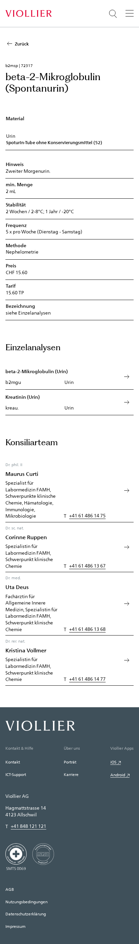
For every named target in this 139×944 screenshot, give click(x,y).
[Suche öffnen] (113, 14)
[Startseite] (28, 13)
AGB (9, 889)
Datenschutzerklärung (25, 913)
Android (117, 774)
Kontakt (12, 761)
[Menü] (129, 13)
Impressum (15, 926)
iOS (113, 761)
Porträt (70, 761)
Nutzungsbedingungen (26, 901)
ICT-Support (15, 774)
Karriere (71, 774)
